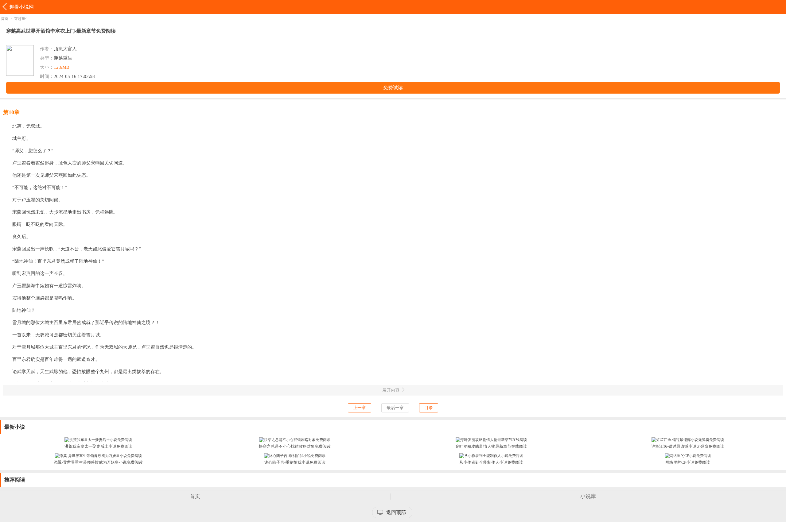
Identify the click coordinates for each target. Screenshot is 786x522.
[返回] (5, 7)
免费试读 (393, 87)
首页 (4, 19)
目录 (428, 407)
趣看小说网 (21, 7)
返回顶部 (396, 512)
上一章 (359, 407)
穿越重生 (21, 19)
